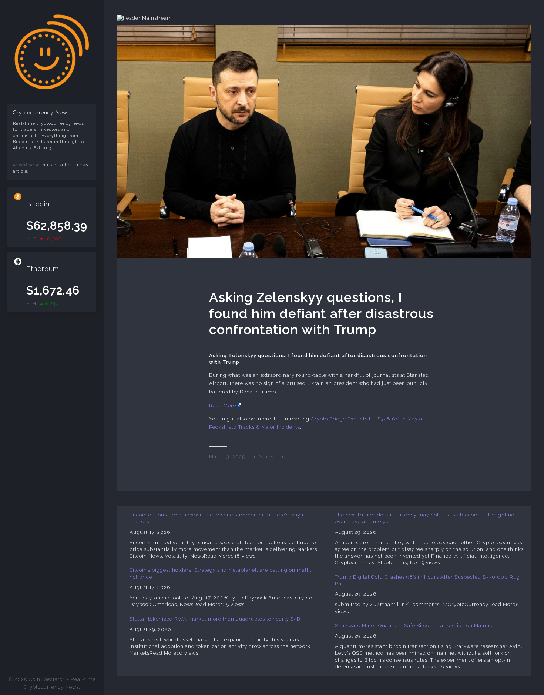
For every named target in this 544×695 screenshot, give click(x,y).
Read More (222, 405)
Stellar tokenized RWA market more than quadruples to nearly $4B (215, 619)
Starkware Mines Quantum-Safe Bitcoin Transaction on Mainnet (414, 625)
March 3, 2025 (227, 456)
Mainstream (274, 456)
